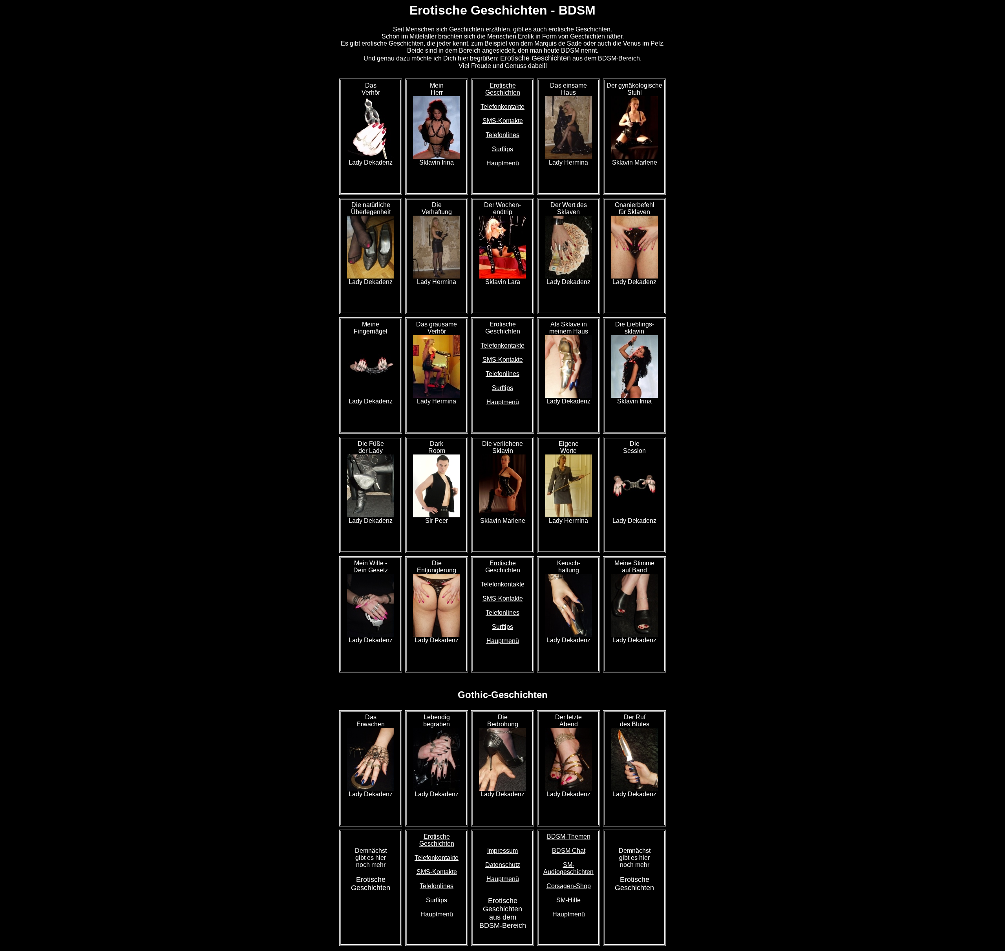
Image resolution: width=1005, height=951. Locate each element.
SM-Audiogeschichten (568, 868)
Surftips (502, 149)
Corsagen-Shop (568, 886)
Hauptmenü (502, 163)
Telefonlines (502, 135)
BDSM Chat (568, 850)
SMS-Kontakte (502, 120)
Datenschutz (502, 864)
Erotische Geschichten (502, 89)
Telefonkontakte (502, 106)
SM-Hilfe (568, 900)
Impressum (502, 850)
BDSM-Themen (568, 836)
